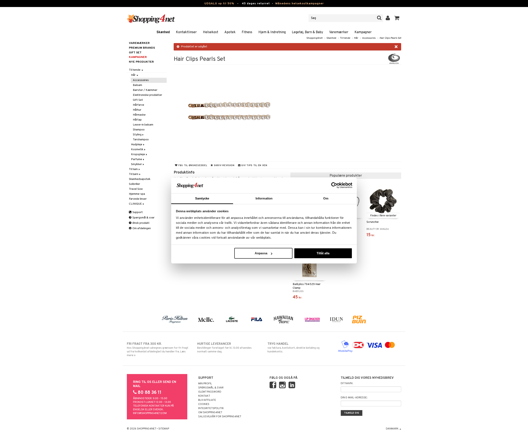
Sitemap (163, 428)
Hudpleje (137, 144)
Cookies (203, 404)
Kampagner (363, 32)
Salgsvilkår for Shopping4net (219, 416)
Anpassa (261, 253)
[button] (397, 18)
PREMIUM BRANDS (142, 48)
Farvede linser (138, 199)
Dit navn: (347, 383)
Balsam (137, 85)
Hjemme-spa (137, 194)
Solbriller (134, 184)
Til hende (345, 38)
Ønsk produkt (141, 223)
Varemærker (338, 32)
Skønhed (163, 32)
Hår (356, 38)
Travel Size (136, 189)
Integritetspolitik (211, 408)
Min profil (205, 383)
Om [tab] (325, 198)
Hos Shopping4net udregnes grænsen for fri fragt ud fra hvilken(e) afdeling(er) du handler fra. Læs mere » (157, 349)
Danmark (392, 428)
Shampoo (139, 129)
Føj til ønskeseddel (192, 165)
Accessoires (369, 38)
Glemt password (209, 392)
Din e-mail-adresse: (354, 397)
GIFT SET (135, 52)
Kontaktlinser (186, 32)
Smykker (137, 164)
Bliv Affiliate (207, 400)
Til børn (134, 174)
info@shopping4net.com (150, 413)
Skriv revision (224, 165)
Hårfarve (138, 105)
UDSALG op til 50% (219, 3)
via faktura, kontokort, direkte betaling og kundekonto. (293, 347)
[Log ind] (388, 18)
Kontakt (204, 396)
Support (137, 212)
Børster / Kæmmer (145, 90)
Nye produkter (141, 62)
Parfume (137, 159)
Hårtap (137, 120)
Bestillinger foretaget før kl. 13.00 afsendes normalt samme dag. (224, 347)
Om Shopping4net (210, 412)
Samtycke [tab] (202, 198)
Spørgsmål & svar (143, 217)
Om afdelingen (141, 228)
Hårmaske (139, 115)
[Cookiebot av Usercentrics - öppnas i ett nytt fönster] (334, 185)
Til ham (133, 169)
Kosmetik (137, 149)
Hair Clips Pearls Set (390, 38)
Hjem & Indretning (272, 32)
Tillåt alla (323, 253)
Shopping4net (314, 38)
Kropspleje (138, 154)
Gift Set (138, 100)
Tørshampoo (141, 139)
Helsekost (210, 32)
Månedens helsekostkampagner (299, 3)
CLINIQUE (136, 204)
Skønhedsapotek (139, 179)
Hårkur (137, 110)
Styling (137, 134)
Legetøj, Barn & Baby (307, 32)
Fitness (247, 32)
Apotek (230, 32)
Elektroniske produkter (147, 95)
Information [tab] (264, 198)
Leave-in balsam (143, 125)
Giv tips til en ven (254, 165)
